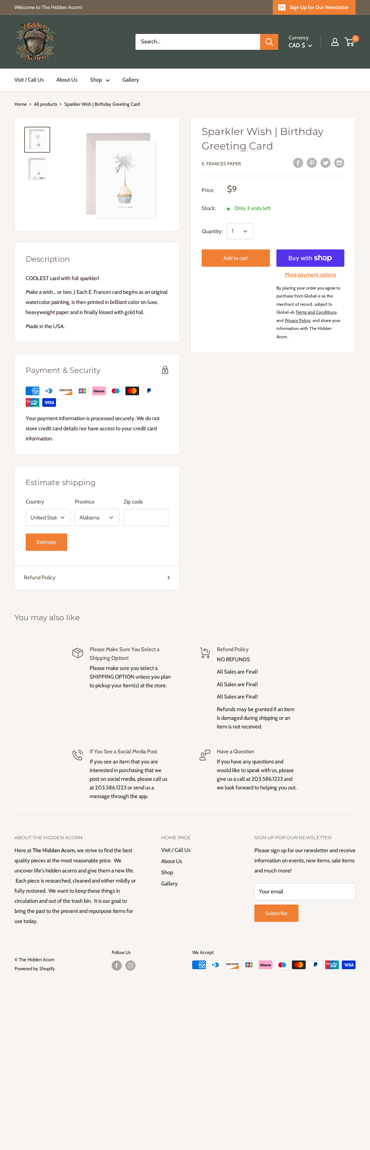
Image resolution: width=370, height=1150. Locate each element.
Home (20, 104)
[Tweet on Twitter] (325, 162)
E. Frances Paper (221, 163)
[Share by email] (339, 162)
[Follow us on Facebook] (117, 965)
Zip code (133, 501)
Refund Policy (40, 577)
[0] (349, 42)
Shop (96, 80)
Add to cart (235, 258)
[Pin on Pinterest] (312, 162)
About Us (66, 80)
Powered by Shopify (34, 968)
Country (35, 501)
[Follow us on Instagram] (130, 965)
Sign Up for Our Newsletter (319, 7)
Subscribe (276, 913)
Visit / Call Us (29, 80)
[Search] (269, 42)
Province (85, 501)
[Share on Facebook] (298, 162)
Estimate (46, 542)
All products (45, 104)
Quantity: (212, 231)
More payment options (310, 274)
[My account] (335, 42)
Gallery (130, 80)
